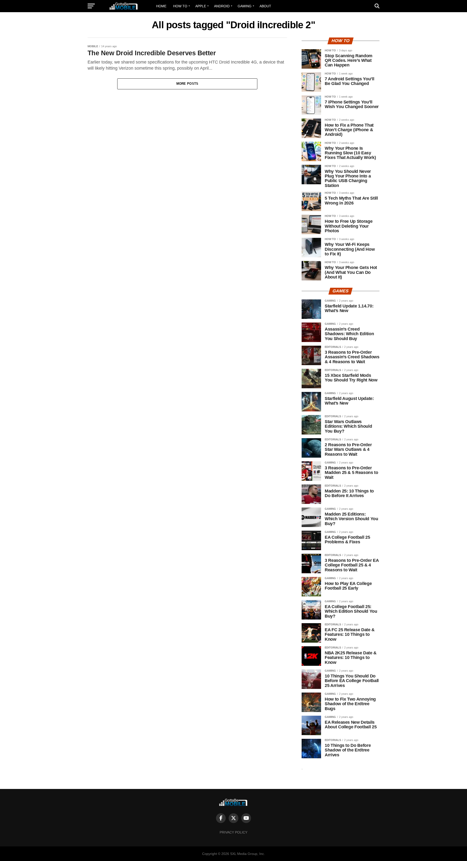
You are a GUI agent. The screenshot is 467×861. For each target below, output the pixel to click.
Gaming (244, 6)
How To (180, 6)
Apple (200, 6)
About (265, 6)
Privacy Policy (233, 832)
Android (222, 6)
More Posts (187, 83)
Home (161, 6)
